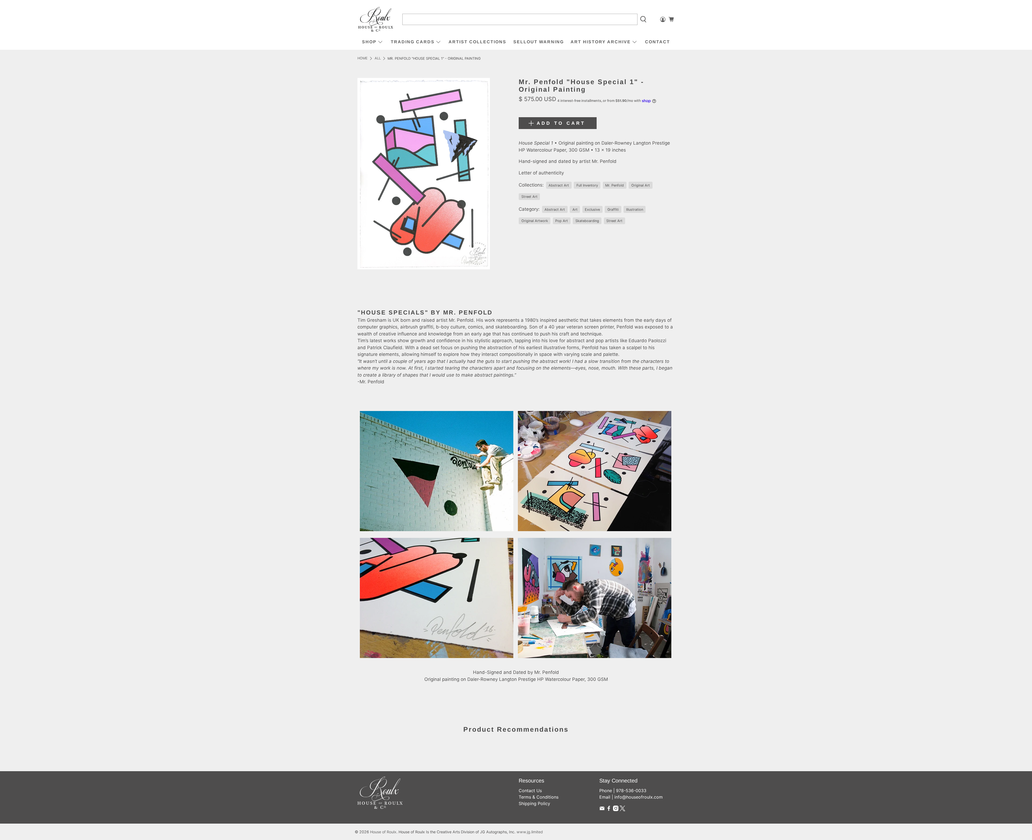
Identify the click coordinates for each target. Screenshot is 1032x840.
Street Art (529, 197)
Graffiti (613, 210)
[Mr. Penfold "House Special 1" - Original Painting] (423, 173)
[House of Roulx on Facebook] (608, 809)
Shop (369, 42)
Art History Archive (601, 42)
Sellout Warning (538, 42)
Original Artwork (534, 221)
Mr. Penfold (614, 185)
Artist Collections (477, 42)
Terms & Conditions (538, 797)
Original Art (640, 185)
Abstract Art (559, 185)
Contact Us (530, 790)
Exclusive (592, 210)
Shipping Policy (534, 803)
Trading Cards (413, 42)
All (378, 58)
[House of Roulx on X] (622, 809)
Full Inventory (587, 185)
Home (362, 58)
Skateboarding (587, 221)
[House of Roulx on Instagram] (615, 809)
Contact (657, 42)
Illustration (634, 210)
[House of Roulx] (375, 19)
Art (575, 210)
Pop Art (561, 221)
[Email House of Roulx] (602, 809)
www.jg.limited (530, 832)
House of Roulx (383, 832)
